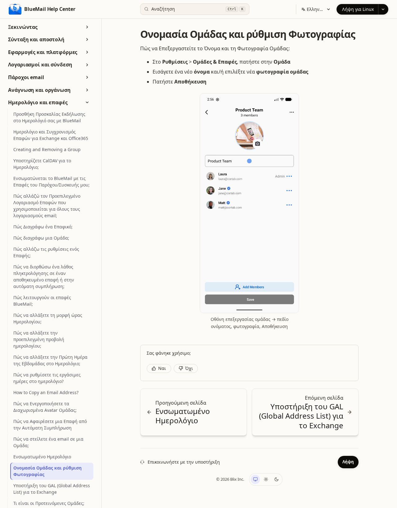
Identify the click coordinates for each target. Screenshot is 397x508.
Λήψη (348, 462)
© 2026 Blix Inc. (230, 479)
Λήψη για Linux (358, 9)
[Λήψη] (383, 9)
